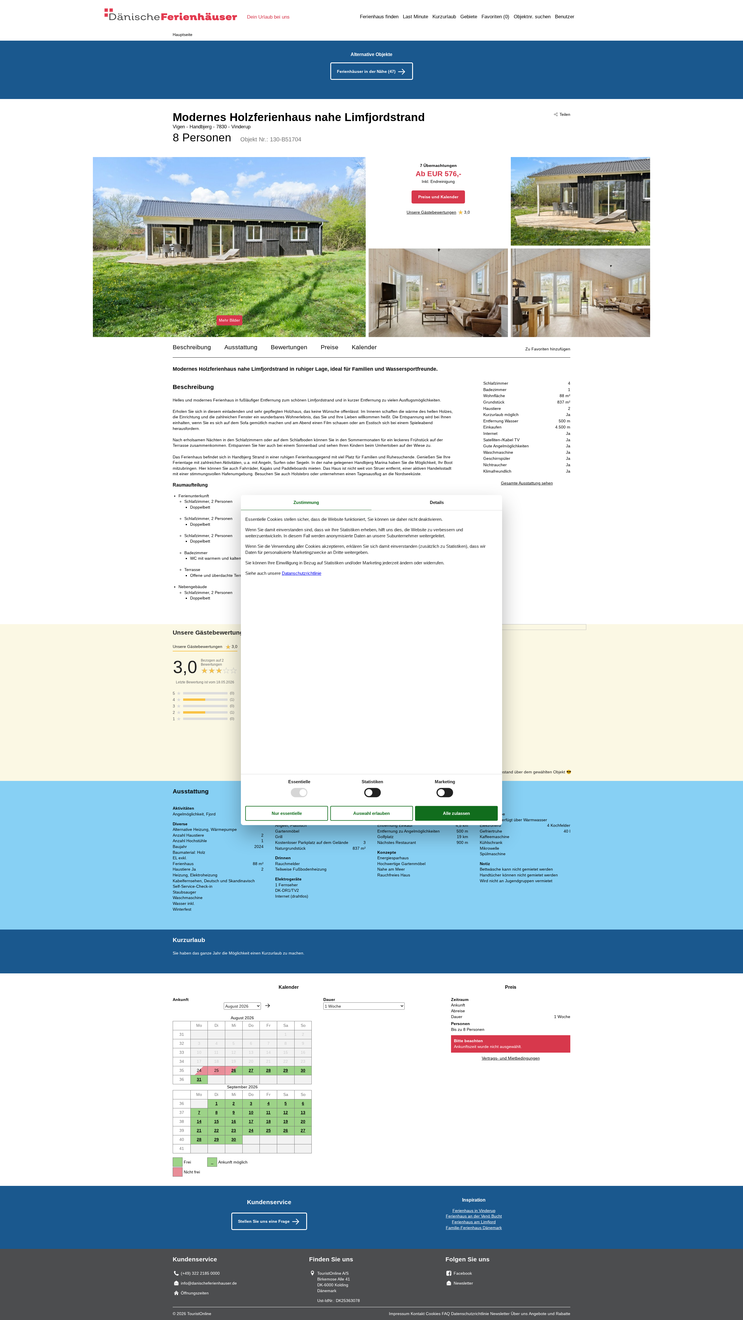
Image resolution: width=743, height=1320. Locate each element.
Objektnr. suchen (532, 16)
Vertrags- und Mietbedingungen (511, 1058)
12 (285, 1112)
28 (268, 1070)
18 (268, 1121)
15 (216, 1121)
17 (251, 1121)
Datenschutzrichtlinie (470, 1313)
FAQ (446, 1313)
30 (303, 1070)
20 (303, 1121)
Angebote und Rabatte (549, 1313)
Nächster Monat (267, 1005)
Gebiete (468, 16)
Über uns (519, 1313)
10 (251, 1112)
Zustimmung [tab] (306, 502)
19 (285, 1121)
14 (199, 1121)
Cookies (433, 1313)
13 (303, 1112)
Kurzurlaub (444, 16)
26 (233, 1070)
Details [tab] (437, 502)
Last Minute (415, 16)
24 (251, 1130)
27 (251, 1070)
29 (285, 1070)
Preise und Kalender (438, 197)
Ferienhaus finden (379, 16)
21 (199, 1130)
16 (233, 1121)
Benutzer (564, 16)
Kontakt (418, 1313)
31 (199, 1079)
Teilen (565, 114)
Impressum (399, 1313)
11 (268, 1112)
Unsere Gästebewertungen (431, 212)
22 (216, 1130)
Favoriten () (495, 16)
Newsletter (500, 1313)
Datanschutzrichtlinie (301, 573)
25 (268, 1130)
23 (233, 1130)
